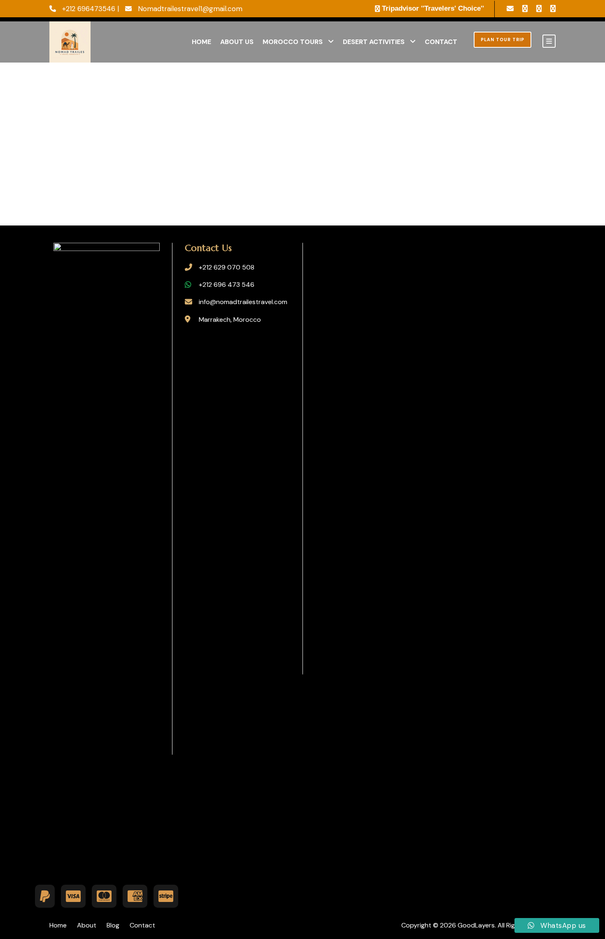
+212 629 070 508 (226, 267)
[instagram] (553, 8)
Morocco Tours (293, 41)
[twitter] (539, 8)
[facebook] (525, 8)
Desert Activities (374, 41)
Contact (441, 41)
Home (201, 41)
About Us (237, 41)
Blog (113, 925)
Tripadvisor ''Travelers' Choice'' (433, 8)
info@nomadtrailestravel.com (243, 302)
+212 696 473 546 (226, 284)
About (86, 925)
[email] (510, 8)
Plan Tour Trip (502, 39)
